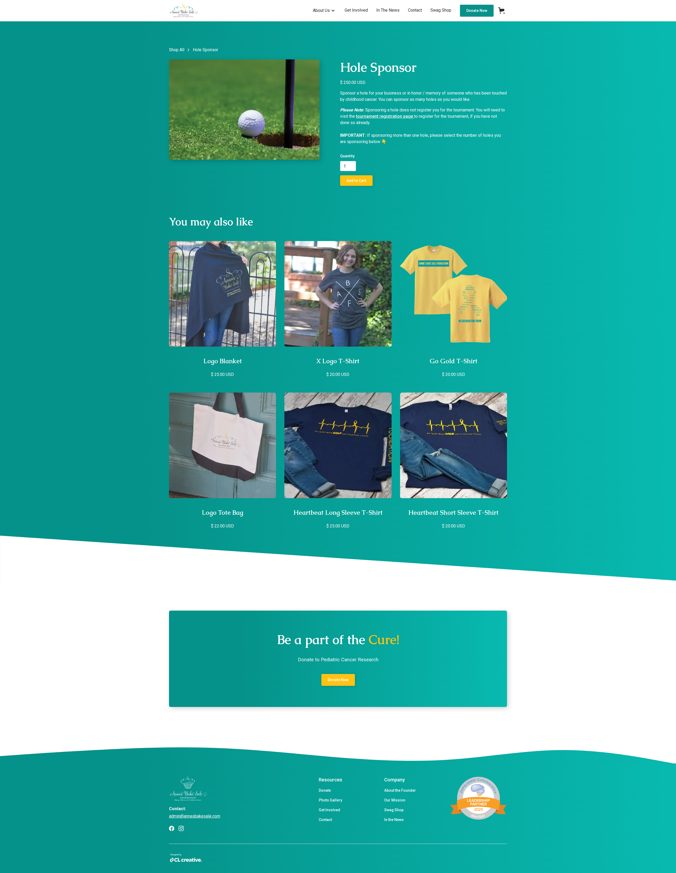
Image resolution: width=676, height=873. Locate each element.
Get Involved (329, 810)
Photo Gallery (330, 800)
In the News (394, 820)
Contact (325, 820)
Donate (325, 790)
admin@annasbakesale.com (194, 816)
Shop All (176, 49)
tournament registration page (385, 116)
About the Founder (400, 790)
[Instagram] (181, 828)
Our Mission (394, 800)
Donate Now (476, 10)
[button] (324, 10)
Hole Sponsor (205, 49)
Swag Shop (393, 810)
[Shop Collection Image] (222, 294)
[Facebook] (171, 828)
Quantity (347, 156)
